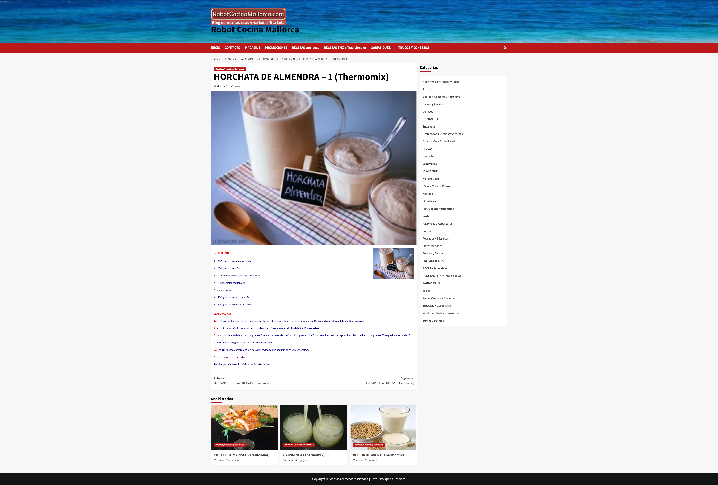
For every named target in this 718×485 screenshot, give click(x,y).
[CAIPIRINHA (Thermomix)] (313, 427)
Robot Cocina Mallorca (255, 29)
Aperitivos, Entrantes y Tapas (441, 81)
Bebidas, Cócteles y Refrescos (229, 69)
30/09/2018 (234, 460)
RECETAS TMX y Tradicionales (345, 47)
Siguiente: (390, 380)
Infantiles (429, 156)
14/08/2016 (235, 86)
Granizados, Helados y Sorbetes (443, 134)
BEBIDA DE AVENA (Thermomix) (378, 455)
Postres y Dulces (433, 253)
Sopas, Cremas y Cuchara (438, 298)
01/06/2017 (373, 460)
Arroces (428, 89)
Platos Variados (433, 246)
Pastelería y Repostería (437, 223)
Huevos (427, 148)
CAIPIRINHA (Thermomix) (304, 455)
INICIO (215, 47)
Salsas (426, 290)
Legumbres (430, 163)
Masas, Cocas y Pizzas (436, 186)
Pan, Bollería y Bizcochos (438, 208)
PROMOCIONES (276, 47)
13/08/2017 (303, 460)
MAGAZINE (252, 47)
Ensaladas (429, 126)
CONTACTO (232, 47)
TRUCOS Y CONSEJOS (413, 47)
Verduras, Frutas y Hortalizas (441, 313)
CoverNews (378, 479)
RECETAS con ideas (305, 47)
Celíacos (428, 111)
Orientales (429, 201)
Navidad (428, 193)
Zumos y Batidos (433, 320)
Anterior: (241, 380)
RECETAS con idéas (435, 268)
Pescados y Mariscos (436, 238)
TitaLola (221, 86)
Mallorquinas (431, 178)
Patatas (427, 231)
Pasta (426, 216)
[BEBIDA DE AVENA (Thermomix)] (383, 427)
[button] (505, 47)
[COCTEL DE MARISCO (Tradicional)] (244, 427)
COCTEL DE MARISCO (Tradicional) (241, 455)
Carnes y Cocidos (433, 104)
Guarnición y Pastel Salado (439, 141)
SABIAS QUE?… (382, 47)
